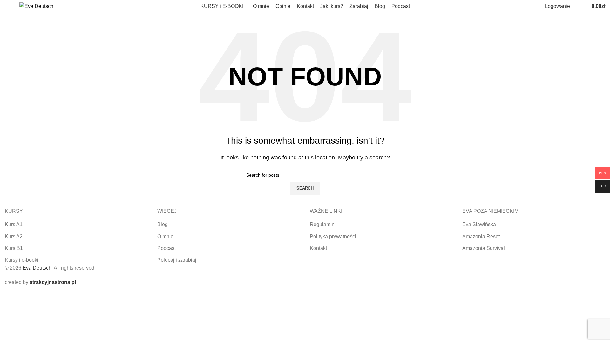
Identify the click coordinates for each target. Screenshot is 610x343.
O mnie (165, 236)
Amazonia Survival (483, 248)
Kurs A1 (14, 224)
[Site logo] (36, 6)
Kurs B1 (14, 248)
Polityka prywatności (333, 236)
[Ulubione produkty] (583, 6)
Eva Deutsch (37, 268)
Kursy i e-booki (21, 260)
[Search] (576, 6)
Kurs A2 (14, 236)
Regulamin (322, 224)
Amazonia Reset (481, 236)
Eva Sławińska (479, 224)
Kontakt (318, 248)
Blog (162, 224)
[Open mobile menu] (7, 6)
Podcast (166, 248)
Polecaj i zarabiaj (176, 260)
